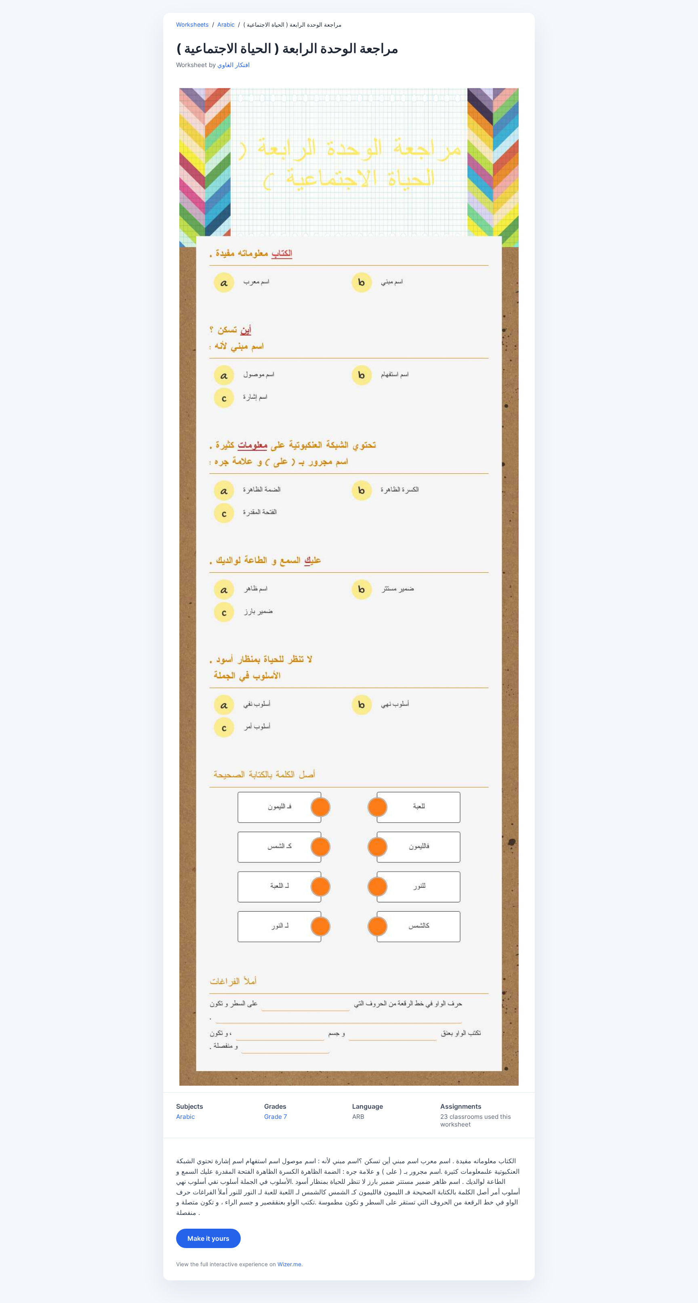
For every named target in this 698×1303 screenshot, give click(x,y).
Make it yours (208, 1238)
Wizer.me (289, 1264)
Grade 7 (275, 1116)
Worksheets (192, 24)
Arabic (226, 24)
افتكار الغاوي (233, 65)
